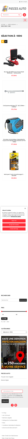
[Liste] (5, 41)
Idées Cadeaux (12, 24)
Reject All (14, 220)
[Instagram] (15, 405)
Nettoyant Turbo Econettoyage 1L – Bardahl (14, 175)
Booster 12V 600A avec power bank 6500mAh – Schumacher (14, 72)
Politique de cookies (16, 216)
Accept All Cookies (14, 224)
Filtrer (4, 318)
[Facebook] (12, 405)
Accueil (3, 24)
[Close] (25, 208)
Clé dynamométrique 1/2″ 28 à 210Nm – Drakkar (14, 106)
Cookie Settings (14, 228)
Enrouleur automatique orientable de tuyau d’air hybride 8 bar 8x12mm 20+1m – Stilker (14, 140)
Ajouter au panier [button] (12, 66)
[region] (14, 219)
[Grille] (2, 41)
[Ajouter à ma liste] (16, 66)
